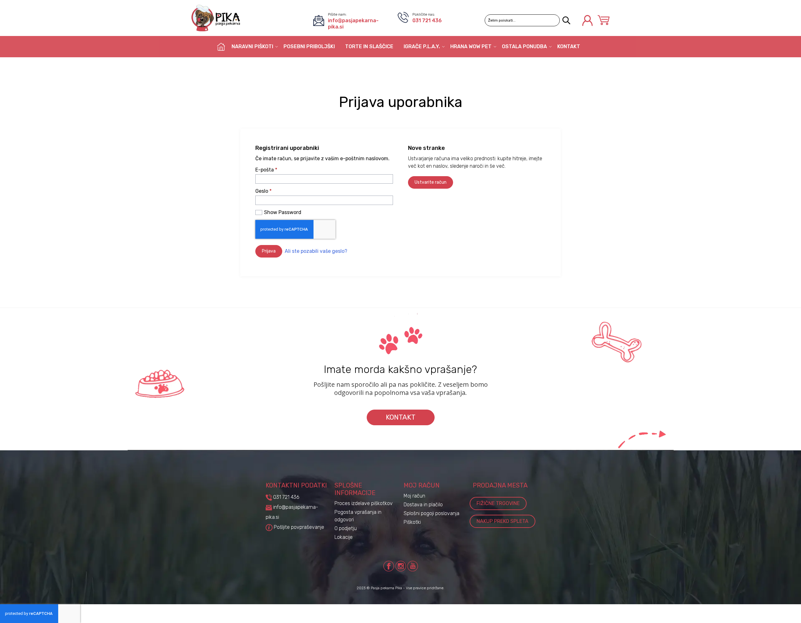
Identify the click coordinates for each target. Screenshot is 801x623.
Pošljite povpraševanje (298, 527)
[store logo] (215, 18)
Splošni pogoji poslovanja (431, 513)
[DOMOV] (221, 46)
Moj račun (414, 496)
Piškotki (412, 522)
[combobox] (522, 20)
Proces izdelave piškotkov (363, 503)
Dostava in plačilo (423, 505)
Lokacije (343, 537)
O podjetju (345, 528)
